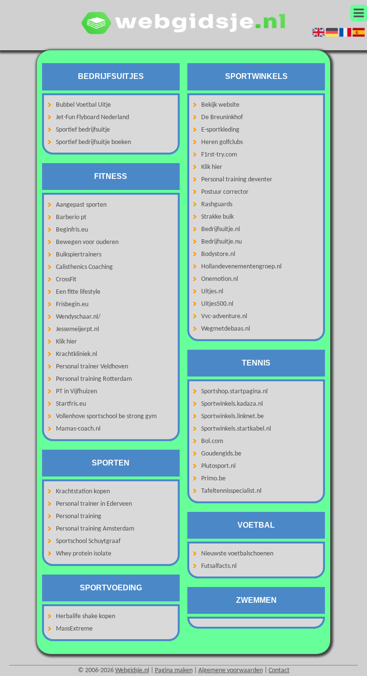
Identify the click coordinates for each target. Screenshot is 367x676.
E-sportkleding (220, 129)
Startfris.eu (71, 404)
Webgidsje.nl (132, 670)
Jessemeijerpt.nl (77, 329)
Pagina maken (174, 670)
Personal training (78, 516)
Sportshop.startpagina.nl (234, 391)
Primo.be (213, 478)
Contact (279, 670)
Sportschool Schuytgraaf (88, 541)
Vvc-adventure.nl (224, 316)
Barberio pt (71, 217)
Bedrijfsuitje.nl (220, 229)
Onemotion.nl (219, 279)
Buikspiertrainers (78, 254)
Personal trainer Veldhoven (92, 366)
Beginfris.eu (72, 229)
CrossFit (66, 279)
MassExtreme (74, 628)
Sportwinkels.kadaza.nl (232, 404)
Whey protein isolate (83, 553)
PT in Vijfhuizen (76, 391)
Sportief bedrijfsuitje (83, 129)
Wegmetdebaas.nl (225, 328)
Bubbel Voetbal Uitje (83, 105)
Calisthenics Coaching (84, 267)
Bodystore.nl (218, 254)
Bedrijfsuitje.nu (221, 241)
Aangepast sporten (81, 205)
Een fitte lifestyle (78, 292)
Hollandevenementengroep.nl (241, 266)
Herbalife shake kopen (85, 616)
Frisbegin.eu (72, 304)
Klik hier (66, 341)
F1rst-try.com (219, 154)
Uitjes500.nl (217, 304)
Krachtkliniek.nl (76, 354)
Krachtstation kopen (83, 491)
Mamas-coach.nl (78, 428)
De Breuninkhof (222, 117)
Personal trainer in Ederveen (94, 504)
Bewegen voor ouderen (87, 242)
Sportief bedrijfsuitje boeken (93, 142)
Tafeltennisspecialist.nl (231, 491)
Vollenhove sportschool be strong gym (106, 416)
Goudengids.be (221, 453)
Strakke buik (217, 217)
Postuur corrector (224, 192)
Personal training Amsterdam (95, 528)
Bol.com (212, 441)
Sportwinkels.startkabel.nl (236, 428)
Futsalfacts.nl (219, 566)
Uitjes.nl (212, 291)
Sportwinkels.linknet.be (232, 416)
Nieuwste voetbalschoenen (237, 553)
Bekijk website (220, 105)
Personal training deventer (236, 179)
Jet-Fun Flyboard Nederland (92, 117)
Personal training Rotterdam (94, 379)
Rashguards (216, 204)
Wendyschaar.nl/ (78, 317)
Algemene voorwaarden (230, 670)
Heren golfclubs (222, 142)
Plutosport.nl (218, 466)
